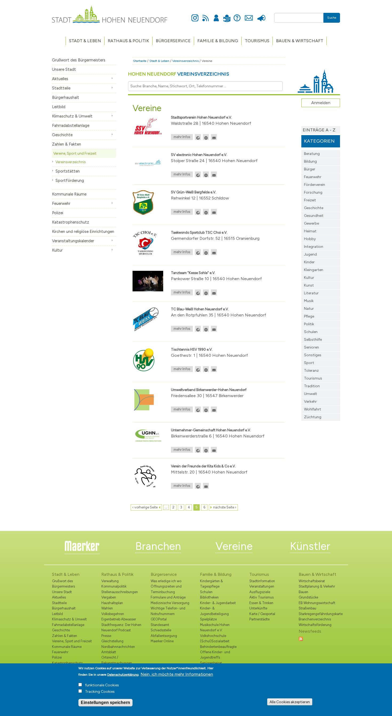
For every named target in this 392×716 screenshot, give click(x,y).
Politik (309, 324)
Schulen (311, 332)
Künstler (310, 546)
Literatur (311, 293)
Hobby (310, 239)
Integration (313, 246)
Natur (309, 308)
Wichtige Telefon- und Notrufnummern (168, 611)
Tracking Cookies (100, 691)
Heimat (310, 231)
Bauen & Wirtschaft (299, 40)
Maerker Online (162, 641)
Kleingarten (313, 270)
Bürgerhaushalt (65, 97)
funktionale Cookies (102, 685)
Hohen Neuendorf (178, 74)
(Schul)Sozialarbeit (214, 641)
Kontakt (248, 15)
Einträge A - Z (319, 129)
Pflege (309, 316)
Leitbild (58, 106)
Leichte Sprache (226, 15)
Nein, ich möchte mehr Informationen (177, 674)
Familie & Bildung (217, 40)
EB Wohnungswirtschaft (317, 603)
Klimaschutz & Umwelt (72, 116)
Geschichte (62, 134)
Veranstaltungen (261, 586)
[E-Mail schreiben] (214, 137)
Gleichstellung (112, 641)
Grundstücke (308, 597)
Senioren (311, 347)
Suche (331, 17)
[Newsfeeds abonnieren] (301, 638)
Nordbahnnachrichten (118, 647)
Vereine (234, 546)
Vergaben (108, 597)
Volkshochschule (213, 636)
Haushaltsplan (112, 603)
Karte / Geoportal (262, 614)
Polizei (57, 212)
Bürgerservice (173, 40)
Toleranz (311, 370)
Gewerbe (311, 223)
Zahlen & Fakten (66, 144)
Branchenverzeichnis (315, 619)
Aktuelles (60, 78)
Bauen (303, 592)
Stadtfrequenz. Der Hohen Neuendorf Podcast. (121, 627)
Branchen (158, 546)
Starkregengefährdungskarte (319, 614)
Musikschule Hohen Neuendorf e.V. (215, 627)
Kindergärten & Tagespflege (211, 583)
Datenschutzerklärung (123, 674)
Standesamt (160, 625)
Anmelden (216, 15)
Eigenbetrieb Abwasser (118, 619)
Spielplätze (208, 619)
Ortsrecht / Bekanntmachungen (116, 660)
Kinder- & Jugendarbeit (218, 603)
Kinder (309, 262)
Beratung (312, 153)
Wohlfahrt (312, 409)
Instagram (194, 15)
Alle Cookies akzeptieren (290, 702)
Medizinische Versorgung (170, 603)
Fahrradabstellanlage (70, 125)
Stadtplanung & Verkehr (317, 586)
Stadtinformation (262, 581)
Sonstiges (312, 355)
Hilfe (237, 15)
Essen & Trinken (261, 603)
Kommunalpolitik (113, 586)
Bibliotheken (209, 597)
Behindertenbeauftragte (218, 647)
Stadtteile (61, 88)
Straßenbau (307, 608)
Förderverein (314, 184)
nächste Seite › (224, 507)
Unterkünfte (258, 608)
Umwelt (310, 394)
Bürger (309, 169)
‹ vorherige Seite (145, 507)
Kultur (57, 250)
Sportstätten (67, 171)
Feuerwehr (61, 203)
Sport (309, 363)
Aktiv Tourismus (261, 597)
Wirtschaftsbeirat (312, 581)
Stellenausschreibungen (119, 592)
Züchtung (312, 417)
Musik (309, 301)
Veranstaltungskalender (73, 240)
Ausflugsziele (259, 592)
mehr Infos (182, 137)
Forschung (313, 192)
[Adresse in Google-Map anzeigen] (198, 137)
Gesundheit (313, 215)
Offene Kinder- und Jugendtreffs (215, 654)
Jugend (310, 254)
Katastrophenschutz (70, 222)
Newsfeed (205, 15)
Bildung (310, 161)
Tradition (312, 386)
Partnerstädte (259, 619)
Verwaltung (110, 581)
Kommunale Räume (69, 194)
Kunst (309, 285)
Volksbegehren (112, 614)
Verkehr (310, 401)
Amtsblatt (108, 652)
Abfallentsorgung (164, 636)
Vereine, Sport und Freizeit (75, 153)
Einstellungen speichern (105, 702)
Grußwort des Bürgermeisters (78, 60)
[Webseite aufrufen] (206, 137)
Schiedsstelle (161, 630)
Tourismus (313, 378)
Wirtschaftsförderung (315, 625)
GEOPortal (159, 619)
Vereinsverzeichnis (70, 162)
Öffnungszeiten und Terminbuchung (166, 589)
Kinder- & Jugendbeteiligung (214, 611)
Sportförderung (69, 180)
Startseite (139, 61)
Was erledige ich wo (166, 581)
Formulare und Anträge (168, 597)
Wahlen (107, 608)
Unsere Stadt (64, 69)
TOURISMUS (257, 40)
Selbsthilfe (313, 339)
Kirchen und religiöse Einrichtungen (83, 231)
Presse (261, 15)
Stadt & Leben (85, 40)
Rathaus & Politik (128, 40)
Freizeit (310, 200)
